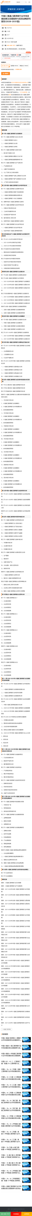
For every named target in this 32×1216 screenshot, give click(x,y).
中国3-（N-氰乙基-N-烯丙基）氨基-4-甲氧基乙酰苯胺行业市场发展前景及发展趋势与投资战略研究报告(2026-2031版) (11, 1156)
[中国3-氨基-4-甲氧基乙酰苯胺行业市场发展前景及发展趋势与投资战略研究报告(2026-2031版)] (26, 1055)
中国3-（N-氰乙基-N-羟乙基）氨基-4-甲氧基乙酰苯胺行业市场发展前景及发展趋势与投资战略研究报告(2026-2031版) (11, 1164)
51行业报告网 (23, 92)
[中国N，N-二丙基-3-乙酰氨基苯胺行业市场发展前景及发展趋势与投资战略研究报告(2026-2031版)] (26, 1094)
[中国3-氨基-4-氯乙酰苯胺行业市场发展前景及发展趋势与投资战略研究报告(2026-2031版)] (26, 1047)
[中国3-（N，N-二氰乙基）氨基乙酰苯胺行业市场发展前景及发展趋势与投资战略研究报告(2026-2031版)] (26, 1102)
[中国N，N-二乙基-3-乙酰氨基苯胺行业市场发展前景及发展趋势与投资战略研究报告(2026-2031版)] (26, 1078)
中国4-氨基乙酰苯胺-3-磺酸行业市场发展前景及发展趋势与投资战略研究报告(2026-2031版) (11, 1039)
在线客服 (16, 1214)
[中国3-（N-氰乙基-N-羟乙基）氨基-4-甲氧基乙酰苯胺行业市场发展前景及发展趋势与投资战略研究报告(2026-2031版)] (26, 1164)
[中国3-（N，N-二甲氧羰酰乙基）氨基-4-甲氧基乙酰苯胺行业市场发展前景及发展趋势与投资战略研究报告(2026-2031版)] (26, 1180)
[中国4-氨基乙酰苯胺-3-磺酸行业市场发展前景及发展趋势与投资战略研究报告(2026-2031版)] (26, 1039)
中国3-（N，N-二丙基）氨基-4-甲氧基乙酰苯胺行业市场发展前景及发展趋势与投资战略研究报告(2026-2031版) (11, 1133)
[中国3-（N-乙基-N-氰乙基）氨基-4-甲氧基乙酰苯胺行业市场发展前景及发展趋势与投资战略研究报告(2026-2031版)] (26, 1149)
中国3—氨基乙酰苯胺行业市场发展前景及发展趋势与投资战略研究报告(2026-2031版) (11, 1187)
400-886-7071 (11, 45)
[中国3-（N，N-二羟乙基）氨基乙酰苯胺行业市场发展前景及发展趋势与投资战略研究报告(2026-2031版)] (26, 1110)
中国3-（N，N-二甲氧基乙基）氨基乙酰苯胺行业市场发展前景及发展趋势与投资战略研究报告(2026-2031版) (11, 1125)
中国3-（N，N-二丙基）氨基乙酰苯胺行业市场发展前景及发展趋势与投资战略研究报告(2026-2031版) (11, 1070)
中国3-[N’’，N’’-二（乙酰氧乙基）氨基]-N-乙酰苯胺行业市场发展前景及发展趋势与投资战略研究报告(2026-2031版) (11, 1063)
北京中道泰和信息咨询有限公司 (19, 82)
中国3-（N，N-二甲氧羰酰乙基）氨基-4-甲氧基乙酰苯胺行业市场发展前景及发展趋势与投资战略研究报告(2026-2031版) (11, 1180)
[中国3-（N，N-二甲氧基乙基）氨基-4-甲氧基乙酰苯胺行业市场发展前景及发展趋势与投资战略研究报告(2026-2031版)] (26, 1172)
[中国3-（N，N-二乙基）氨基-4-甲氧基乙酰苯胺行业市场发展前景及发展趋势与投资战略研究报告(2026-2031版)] (26, 1141)
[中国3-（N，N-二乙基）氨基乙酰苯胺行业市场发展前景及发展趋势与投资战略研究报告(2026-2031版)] (26, 1086)
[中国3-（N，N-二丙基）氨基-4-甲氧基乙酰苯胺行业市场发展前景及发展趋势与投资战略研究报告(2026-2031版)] (26, 1133)
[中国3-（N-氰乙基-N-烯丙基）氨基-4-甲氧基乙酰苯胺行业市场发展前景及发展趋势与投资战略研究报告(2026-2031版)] (26, 1156)
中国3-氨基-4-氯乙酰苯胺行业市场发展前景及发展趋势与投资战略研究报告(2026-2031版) (11, 1047)
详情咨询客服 (7, 58)
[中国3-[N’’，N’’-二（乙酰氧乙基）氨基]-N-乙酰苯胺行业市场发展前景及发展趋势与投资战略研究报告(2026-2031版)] (26, 1063)
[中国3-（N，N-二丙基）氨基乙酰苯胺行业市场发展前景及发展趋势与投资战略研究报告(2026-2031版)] (26, 1071)
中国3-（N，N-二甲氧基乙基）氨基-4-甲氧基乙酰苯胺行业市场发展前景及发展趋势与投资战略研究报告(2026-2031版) (11, 1172)
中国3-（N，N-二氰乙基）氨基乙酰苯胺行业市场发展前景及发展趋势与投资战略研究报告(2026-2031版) (11, 1102)
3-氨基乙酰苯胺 (7, 1029)
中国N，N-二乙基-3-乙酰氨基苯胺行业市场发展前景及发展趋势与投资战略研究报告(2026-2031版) (11, 1078)
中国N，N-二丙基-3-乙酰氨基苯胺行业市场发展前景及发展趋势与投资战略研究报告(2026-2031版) (11, 1094)
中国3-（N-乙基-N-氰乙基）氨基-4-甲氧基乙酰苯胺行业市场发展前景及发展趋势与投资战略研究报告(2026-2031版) (11, 1148)
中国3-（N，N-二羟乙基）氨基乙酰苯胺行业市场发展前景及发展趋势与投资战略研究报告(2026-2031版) (11, 1109)
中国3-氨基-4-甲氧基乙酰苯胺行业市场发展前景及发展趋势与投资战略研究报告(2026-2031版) (11, 1055)
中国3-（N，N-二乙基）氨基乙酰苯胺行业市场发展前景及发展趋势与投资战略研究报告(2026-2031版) (11, 1086)
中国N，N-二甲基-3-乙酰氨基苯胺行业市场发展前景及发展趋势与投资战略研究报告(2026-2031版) (11, 1117)
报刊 (10, 94)
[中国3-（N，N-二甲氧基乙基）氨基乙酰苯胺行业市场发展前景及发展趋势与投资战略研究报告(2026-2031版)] (26, 1125)
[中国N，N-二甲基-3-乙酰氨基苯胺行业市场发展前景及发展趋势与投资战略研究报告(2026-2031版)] (26, 1117)
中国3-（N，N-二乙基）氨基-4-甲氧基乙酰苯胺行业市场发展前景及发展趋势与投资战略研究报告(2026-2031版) (11, 1141)
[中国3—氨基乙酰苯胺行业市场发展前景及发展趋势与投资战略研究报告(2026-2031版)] (26, 1188)
